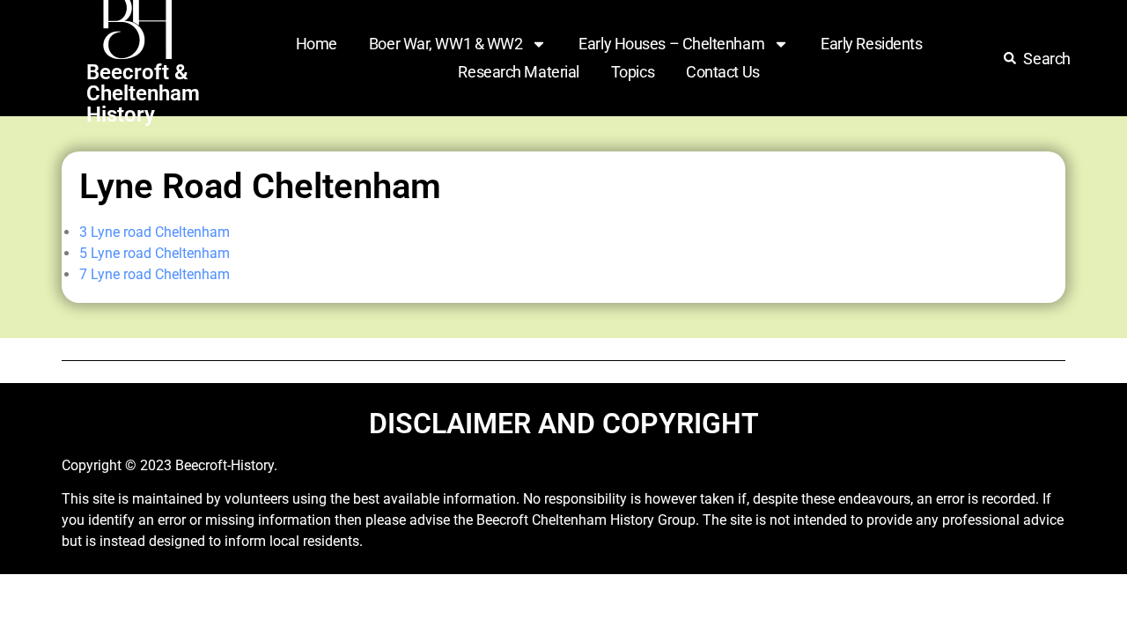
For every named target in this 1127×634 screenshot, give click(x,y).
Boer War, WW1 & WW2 (445, 43)
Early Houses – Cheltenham (671, 43)
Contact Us (723, 72)
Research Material (518, 72)
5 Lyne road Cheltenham (154, 253)
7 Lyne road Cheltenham (154, 274)
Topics (632, 72)
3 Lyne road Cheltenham (154, 232)
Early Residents (871, 43)
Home (316, 43)
